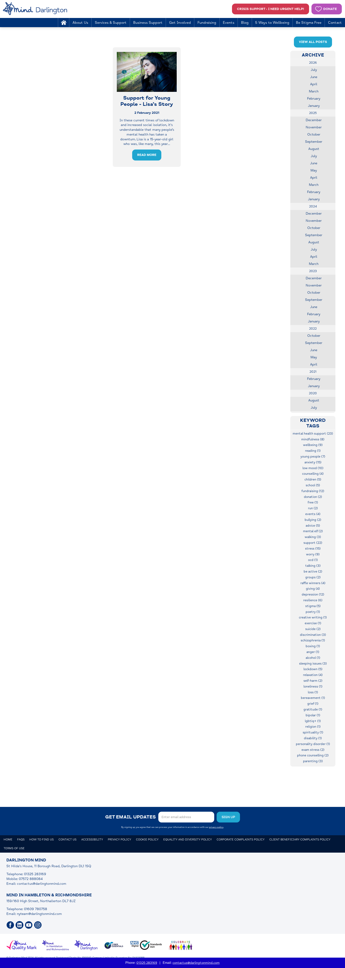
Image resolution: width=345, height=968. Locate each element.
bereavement (313, 698)
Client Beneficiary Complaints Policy (299, 839)
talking (313, 566)
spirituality (313, 732)
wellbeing (313, 445)
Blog (245, 22)
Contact (335, 22)
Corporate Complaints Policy (241, 839)
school (313, 485)
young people (312, 457)
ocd (313, 560)
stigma (313, 606)
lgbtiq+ (313, 721)
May (313, 170)
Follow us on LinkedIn (20, 925)
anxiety (312, 462)
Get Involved (180, 22)
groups (313, 577)
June (313, 77)
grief (312, 704)
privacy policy (216, 827)
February (313, 98)
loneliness (312, 687)
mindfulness (312, 439)
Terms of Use (14, 848)
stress (313, 549)
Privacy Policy (119, 839)
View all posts (313, 42)
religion (313, 727)
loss (313, 692)
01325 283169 (146, 963)
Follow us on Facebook (10, 925)
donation (313, 497)
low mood (312, 468)
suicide (313, 629)
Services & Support (111, 22)
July (314, 70)
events (312, 514)
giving (313, 589)
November (314, 127)
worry (313, 554)
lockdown (312, 669)
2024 (313, 206)
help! (270, 9)
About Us (80, 22)
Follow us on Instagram (38, 925)
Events (228, 22)
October (313, 134)
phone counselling (313, 755)
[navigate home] (35, 9)
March (313, 91)
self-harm (312, 681)
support (312, 543)
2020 (313, 393)
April (313, 84)
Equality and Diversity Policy (187, 839)
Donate (330, 9)
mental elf (313, 531)
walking (313, 537)
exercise (313, 623)
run (313, 508)
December (314, 120)
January (314, 106)
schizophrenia (313, 640)
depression (313, 594)
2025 (313, 113)
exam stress (312, 750)
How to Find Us (41, 839)
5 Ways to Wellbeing (272, 22)
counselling (313, 474)
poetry (313, 612)
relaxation (313, 675)
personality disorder (313, 744)
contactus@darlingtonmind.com (41, 884)
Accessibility (92, 839)
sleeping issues (313, 664)
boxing (313, 646)
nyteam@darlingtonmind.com (39, 914)
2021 (312, 372)
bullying (313, 520)
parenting (313, 761)
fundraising (312, 491)
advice (313, 526)
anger (312, 652)
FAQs (21, 839)
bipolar (313, 715)
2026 (313, 63)
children (312, 480)
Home (63, 22)
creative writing (313, 617)
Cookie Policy (147, 839)
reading (313, 451)
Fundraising (206, 22)
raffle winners (312, 583)
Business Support (148, 22)
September (313, 142)
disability (313, 738)
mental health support (313, 434)
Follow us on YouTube (29, 925)
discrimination (313, 635)
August (313, 149)
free (313, 502)
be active (313, 572)
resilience (312, 600)
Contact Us (67, 839)
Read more (146, 155)
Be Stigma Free (308, 22)
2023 (313, 271)
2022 (313, 329)
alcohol (313, 658)
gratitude (312, 709)
